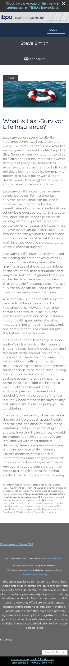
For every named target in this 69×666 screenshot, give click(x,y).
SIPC (60, 558)
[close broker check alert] (63, 3)
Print (10, 78)
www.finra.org (28, 575)
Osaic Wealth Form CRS (16, 544)
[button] (56, 30)
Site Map (6, 639)
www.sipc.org (41, 575)
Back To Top (53, 652)
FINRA (55, 558)
